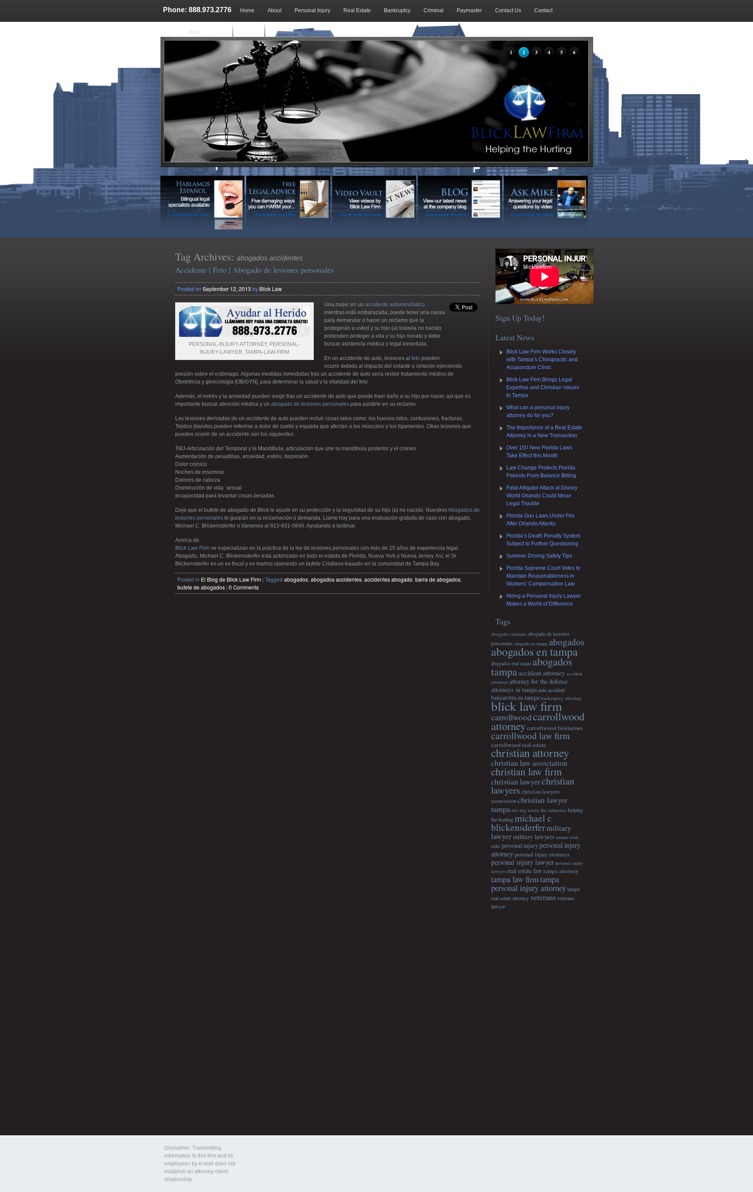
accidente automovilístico (395, 304)
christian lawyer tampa (529, 804)
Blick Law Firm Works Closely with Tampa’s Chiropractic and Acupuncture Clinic (542, 359)
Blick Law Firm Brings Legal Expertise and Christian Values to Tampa (542, 387)
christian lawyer (515, 781)
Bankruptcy (397, 10)
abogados (296, 579)
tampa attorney (561, 871)
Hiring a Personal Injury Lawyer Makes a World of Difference (543, 600)
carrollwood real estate (518, 745)
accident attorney (542, 672)
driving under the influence (539, 810)
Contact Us (508, 10)
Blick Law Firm (193, 548)
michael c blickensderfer (521, 822)
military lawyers (534, 836)
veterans (543, 897)
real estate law (524, 871)
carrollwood (511, 717)
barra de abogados (438, 579)
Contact (543, 10)
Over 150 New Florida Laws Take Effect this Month (539, 452)
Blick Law (270, 288)
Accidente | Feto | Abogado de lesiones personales (254, 269)
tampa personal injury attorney (528, 883)
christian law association (529, 762)
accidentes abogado (388, 579)
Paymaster (469, 10)
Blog (194, 32)
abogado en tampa (531, 644)
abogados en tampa (534, 651)
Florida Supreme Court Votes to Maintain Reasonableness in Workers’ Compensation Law (543, 576)
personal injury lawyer (522, 862)
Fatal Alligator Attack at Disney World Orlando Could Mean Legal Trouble (541, 496)
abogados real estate (511, 663)
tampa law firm (515, 879)
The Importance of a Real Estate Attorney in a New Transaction (544, 431)
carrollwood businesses (555, 728)
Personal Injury (312, 10)
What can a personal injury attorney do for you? (538, 411)
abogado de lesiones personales (310, 404)
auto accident (551, 689)
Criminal (434, 10)
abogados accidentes (336, 579)
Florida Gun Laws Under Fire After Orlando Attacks (540, 520)
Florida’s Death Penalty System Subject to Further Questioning (543, 540)
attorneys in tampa (514, 689)
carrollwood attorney (537, 721)
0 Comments (244, 587)
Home (247, 10)
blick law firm (526, 705)
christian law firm (526, 771)
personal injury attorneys (542, 854)
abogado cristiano (509, 633)
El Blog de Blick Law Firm (231, 579)
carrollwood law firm (530, 735)
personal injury (520, 845)
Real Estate (357, 10)
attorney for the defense (538, 681)
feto (415, 358)
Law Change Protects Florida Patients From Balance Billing (541, 472)
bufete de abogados (201, 587)
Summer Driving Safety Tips (539, 556)
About (275, 10)
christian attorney (530, 752)
